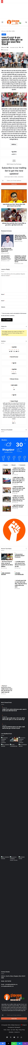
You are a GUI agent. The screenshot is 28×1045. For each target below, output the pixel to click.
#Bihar (14, 144)
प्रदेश (7, 31)
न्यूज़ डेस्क (4, 47)
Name (3, 294)
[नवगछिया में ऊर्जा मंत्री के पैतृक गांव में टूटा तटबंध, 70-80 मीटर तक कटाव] (23, 800)
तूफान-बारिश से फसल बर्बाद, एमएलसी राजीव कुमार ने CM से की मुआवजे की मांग (6, 250)
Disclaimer (11, 1032)
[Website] (9, 350)
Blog (17, 1029)
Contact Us (17, 1032)
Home (4, 31)
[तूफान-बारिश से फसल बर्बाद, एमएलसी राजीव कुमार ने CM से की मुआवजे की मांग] (7, 241)
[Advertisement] (14, 11)
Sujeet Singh (14, 401)
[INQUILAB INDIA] (14, 22)
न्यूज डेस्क (14, 347)
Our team (13, 1029)
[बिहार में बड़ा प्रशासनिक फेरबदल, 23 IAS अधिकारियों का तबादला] (14, 858)
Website (3, 307)
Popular (6, 465)
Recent (13, 465)
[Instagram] (18, 350)
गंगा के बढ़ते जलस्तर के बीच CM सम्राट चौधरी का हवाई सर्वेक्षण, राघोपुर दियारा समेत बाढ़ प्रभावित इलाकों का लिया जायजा (21, 584)
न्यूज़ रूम (14, 363)
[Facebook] (11, 350)
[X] (16, 154)
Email (3, 300)
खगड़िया (13, 31)
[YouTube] (17, 350)
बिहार (10, 31)
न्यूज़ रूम (14, 395)
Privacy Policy (22, 1029)
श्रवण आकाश (14, 385)
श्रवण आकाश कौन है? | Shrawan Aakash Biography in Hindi (6, 257)
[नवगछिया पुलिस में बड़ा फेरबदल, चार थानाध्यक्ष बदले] (23, 912)
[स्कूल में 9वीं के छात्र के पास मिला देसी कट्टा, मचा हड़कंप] (7, 508)
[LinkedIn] (15, 350)
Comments (22, 465)
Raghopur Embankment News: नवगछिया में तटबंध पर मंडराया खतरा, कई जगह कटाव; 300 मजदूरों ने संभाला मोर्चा (6, 689)
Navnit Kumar (14, 356)
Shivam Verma (14, 379)
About (8, 1029)
